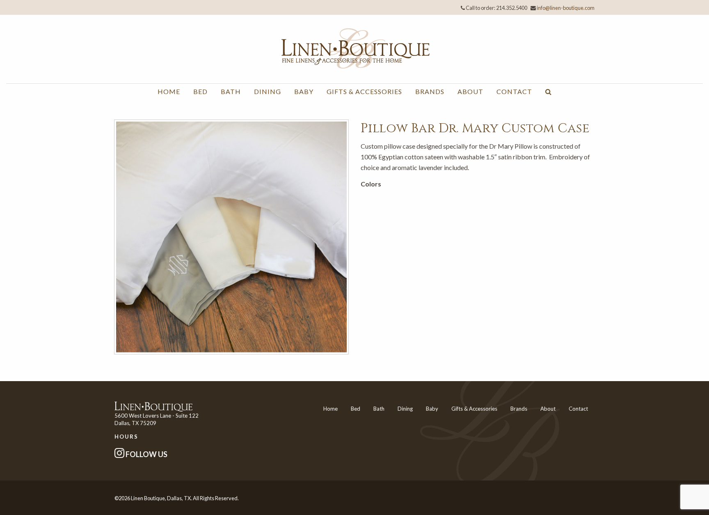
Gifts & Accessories (364, 91)
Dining (267, 91)
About (470, 91)
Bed (200, 91)
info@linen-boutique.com (566, 8)
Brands (429, 91)
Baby (303, 91)
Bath (231, 91)
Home (169, 91)
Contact (514, 91)
